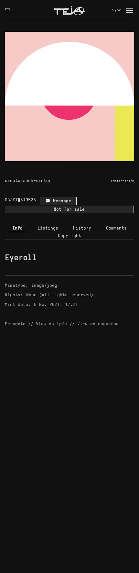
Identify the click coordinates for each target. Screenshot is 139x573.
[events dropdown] (7, 10)
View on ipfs (51, 324)
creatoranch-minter (28, 180)
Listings (47, 228)
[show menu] (129, 10)
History (82, 228)
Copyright (69, 235)
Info (17, 228)
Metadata (15, 324)
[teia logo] (69, 10)
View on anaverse (98, 324)
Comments (116, 228)
